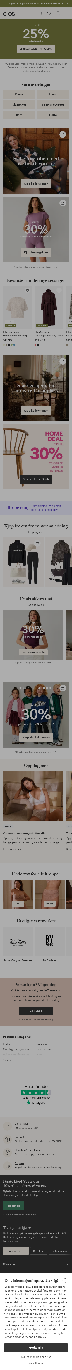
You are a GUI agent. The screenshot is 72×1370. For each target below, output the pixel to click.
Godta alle (36, 1347)
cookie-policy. (38, 1336)
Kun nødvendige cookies (36, 1356)
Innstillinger (36, 1363)
